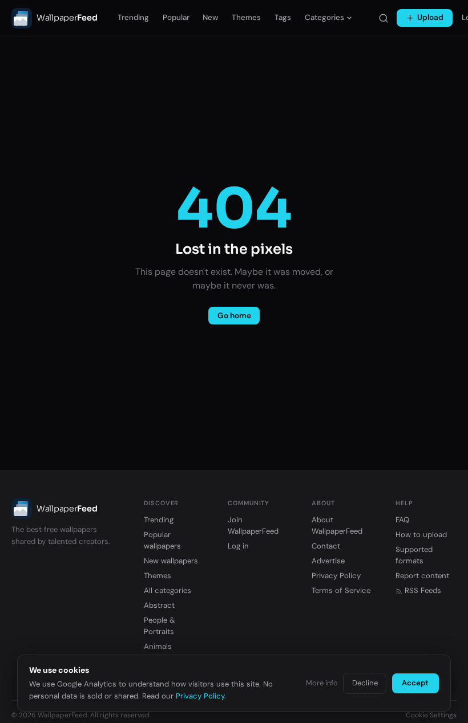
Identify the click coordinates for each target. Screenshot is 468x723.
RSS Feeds (423, 590)
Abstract (159, 605)
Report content (422, 575)
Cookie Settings (431, 715)
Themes (246, 17)
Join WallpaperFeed (253, 525)
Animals (158, 646)
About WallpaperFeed (337, 525)
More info (322, 683)
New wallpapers (171, 561)
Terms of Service (341, 590)
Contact (326, 546)
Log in (238, 546)
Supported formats (414, 555)
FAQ (402, 520)
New (210, 17)
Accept (415, 683)
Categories (324, 17)
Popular (176, 17)
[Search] (383, 18)
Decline (365, 683)
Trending (133, 17)
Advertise (328, 561)
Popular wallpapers (162, 540)
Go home (234, 315)
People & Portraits (159, 625)
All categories (167, 590)
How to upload (421, 534)
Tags (283, 17)
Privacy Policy (336, 575)
